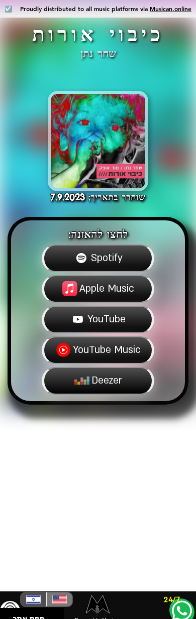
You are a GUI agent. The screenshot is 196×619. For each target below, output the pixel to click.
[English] (59, 599)
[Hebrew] (33, 599)
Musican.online (170, 9)
